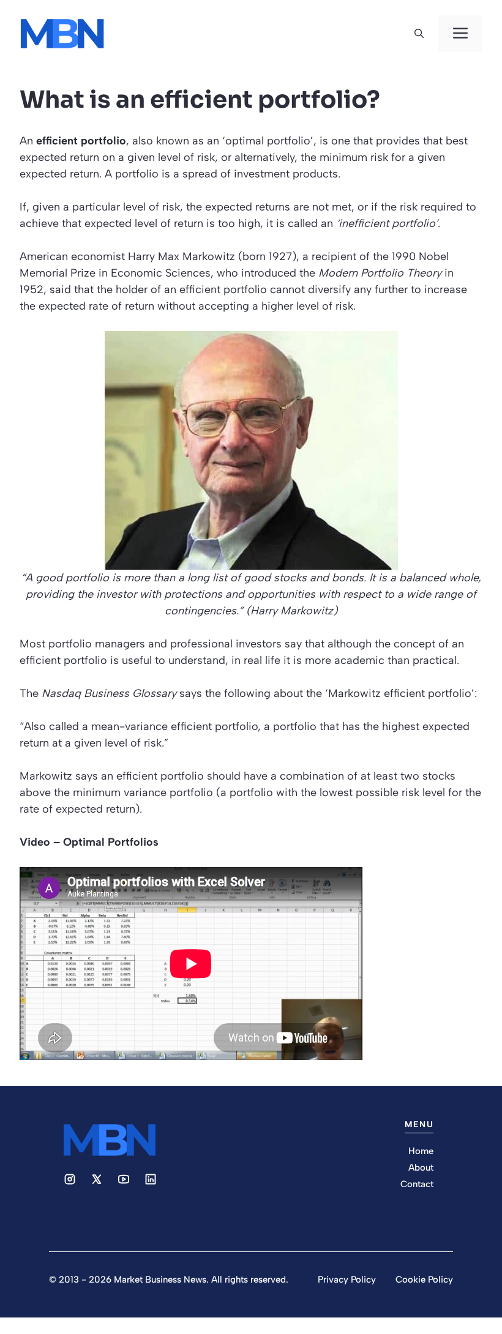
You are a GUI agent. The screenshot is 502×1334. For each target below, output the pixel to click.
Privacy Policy (347, 1279)
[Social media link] (70, 1179)
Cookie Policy (424, 1279)
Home (420, 1151)
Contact (416, 1184)
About (420, 1167)
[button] (419, 33)
